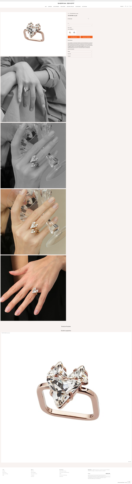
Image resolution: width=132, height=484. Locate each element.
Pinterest (32, 476)
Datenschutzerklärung (63, 475)
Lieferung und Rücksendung (64, 472)
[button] (50, 6)
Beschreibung (70, 40)
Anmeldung (108, 473)
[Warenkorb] (131, 6)
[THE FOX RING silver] (74, 34)
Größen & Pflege (5, 473)
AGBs (60, 473)
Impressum (61, 476)
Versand (69, 56)
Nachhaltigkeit (33, 472)
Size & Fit (69, 53)
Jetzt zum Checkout (86, 37)
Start (68, 13)
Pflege (69, 51)
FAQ (3, 475)
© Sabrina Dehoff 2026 (121, 482)
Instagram (32, 475)
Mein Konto (4, 472)
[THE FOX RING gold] (70, 34)
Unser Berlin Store (34, 473)
